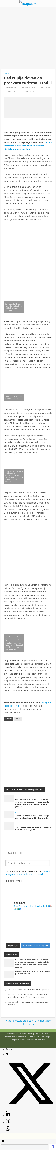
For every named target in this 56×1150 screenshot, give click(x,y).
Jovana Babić (11, 87)
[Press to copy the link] (52, 1147)
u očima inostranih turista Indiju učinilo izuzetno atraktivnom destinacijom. (28, 145)
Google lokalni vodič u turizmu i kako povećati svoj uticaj (32, 972)
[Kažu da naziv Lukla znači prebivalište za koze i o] (40, 919)
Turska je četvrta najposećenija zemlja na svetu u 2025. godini (33, 828)
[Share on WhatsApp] (8, 1129)
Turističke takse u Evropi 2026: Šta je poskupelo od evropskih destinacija (32, 817)
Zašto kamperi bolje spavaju (39, 989)
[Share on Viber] (8, 1122)
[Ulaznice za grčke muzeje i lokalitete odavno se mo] (15, 919)
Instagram (46, 702)
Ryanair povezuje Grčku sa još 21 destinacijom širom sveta (28, 1022)
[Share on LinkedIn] (8, 1115)
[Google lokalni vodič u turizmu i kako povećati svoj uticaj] (9, 974)
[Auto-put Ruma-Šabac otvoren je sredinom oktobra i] (40, 934)
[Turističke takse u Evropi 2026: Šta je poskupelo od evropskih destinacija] (9, 814)
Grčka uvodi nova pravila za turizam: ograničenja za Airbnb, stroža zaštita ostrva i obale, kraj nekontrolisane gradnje (32, 803)
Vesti (6, 73)
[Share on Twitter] (31, 1107)
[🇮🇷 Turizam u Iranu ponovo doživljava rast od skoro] (15, 934)
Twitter (18, 705)
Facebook (8, 705)
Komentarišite (28, 91)
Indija (18, 718)
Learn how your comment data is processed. (27, 873)
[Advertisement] (28, 38)
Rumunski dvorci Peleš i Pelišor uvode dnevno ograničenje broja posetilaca (27, 995)
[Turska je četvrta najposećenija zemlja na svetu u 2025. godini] (9, 825)
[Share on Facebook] (7, 1054)
